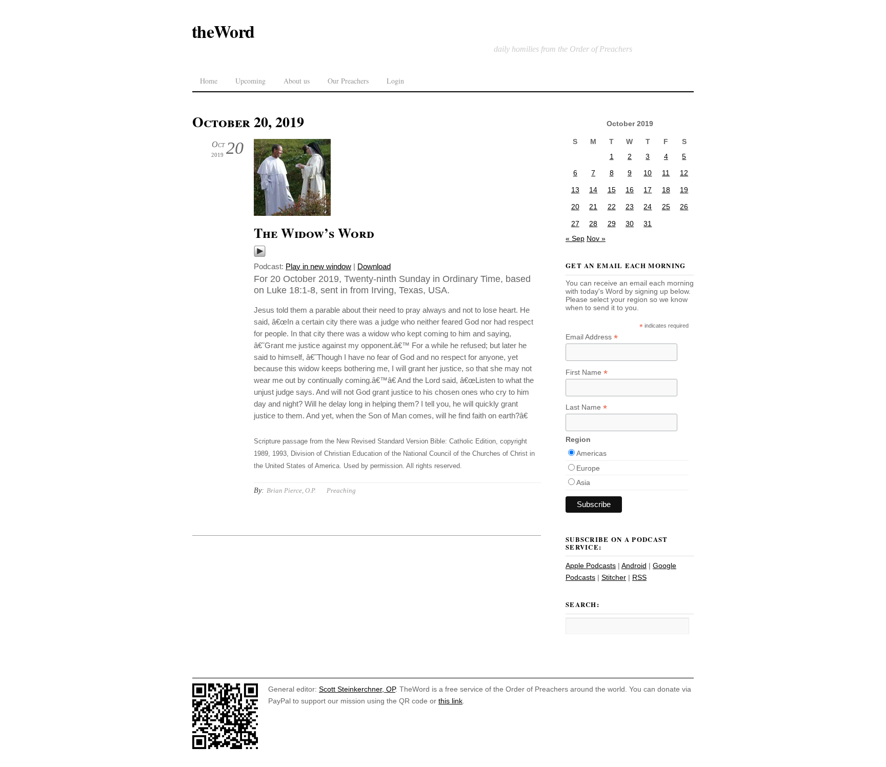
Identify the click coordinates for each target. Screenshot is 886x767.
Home (208, 81)
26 (684, 207)
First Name (587, 372)
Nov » (596, 238)
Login (395, 81)
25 (666, 207)
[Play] (260, 254)
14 (593, 190)
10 (647, 173)
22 (612, 207)
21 (593, 207)
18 (666, 190)
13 (575, 190)
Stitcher (613, 577)
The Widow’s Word (314, 233)
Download (374, 266)
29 (612, 223)
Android (634, 565)
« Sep (575, 238)
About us (297, 81)
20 (575, 207)
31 (647, 223)
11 (666, 173)
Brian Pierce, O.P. (291, 490)
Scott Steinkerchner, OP (357, 689)
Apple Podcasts (591, 565)
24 (647, 207)
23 (630, 207)
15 (612, 190)
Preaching (341, 490)
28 (593, 223)
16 (630, 190)
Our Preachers (348, 81)
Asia (583, 482)
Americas (591, 453)
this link (450, 701)
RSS (639, 577)
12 (684, 173)
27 (575, 223)
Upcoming (250, 81)
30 (630, 223)
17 (647, 190)
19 (684, 190)
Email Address (592, 337)
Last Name (586, 407)
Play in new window (318, 266)
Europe (588, 468)
